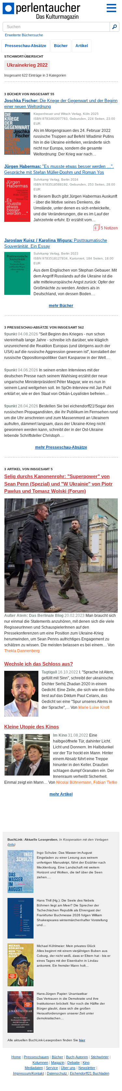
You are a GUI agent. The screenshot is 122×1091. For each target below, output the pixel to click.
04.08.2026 (28, 334)
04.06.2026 (28, 370)
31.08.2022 (78, 735)
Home (16, 1057)
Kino (86, 1062)
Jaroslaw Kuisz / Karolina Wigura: (55, 243)
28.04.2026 (28, 406)
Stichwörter (100, 1057)
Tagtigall (49, 672)
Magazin (57, 1062)
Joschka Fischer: (60, 103)
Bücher (61, 46)
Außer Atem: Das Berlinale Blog (33, 615)
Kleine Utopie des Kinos (31, 726)
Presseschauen (36, 1057)
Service (52, 1068)
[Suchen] (114, 27)
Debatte (73, 1062)
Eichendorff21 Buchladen (89, 1073)
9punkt (10, 334)
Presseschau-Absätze (25, 46)
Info (11, 844)
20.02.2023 (74, 615)
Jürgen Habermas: (59, 169)
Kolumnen (40, 1062)
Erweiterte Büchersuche (24, 35)
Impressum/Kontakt (28, 1073)
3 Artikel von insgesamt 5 (28, 469)
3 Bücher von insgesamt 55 (29, 94)
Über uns (68, 1068)
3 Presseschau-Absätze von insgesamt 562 (44, 327)
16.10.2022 (68, 672)
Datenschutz (57, 1073)
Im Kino (60, 735)
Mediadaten (34, 1068)
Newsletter (86, 1068)
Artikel (81, 46)
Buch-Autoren (77, 1057)
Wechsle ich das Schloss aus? (38, 664)
